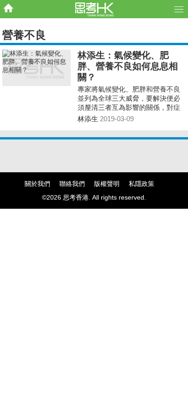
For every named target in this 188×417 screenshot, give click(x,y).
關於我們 (37, 183)
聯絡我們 (72, 183)
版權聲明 (107, 183)
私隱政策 (141, 183)
